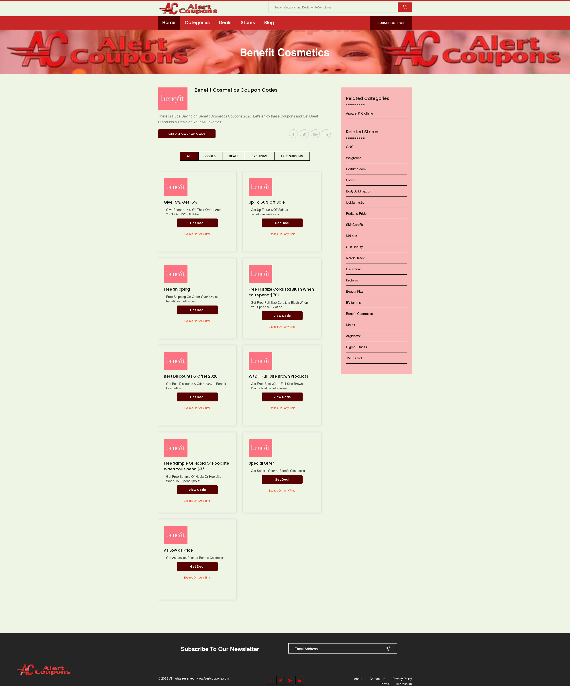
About (358, 678)
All (189, 156)
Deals (225, 22)
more (208, 214)
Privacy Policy (402, 678)
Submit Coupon (391, 23)
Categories (197, 22)
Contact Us (377, 678)
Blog (269, 22)
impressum (404, 684)
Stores (248, 22)
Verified (205, 97)
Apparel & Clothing (359, 113)
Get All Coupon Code (186, 134)
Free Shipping (292, 156)
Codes (210, 156)
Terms (384, 684)
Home (168, 22)
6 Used (225, 97)
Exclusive (260, 156)
